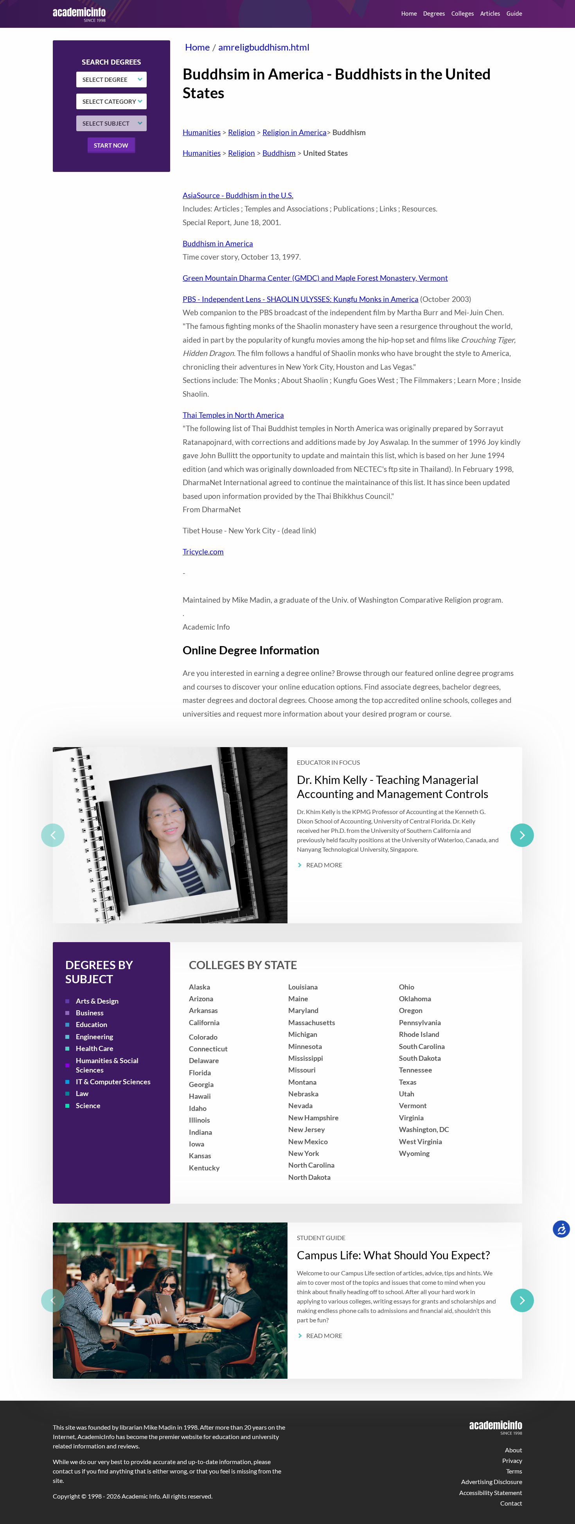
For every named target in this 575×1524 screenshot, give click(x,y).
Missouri (302, 1070)
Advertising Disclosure (491, 1481)
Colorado (203, 1037)
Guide (514, 14)
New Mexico (308, 1142)
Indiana (200, 1132)
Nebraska (303, 1094)
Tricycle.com (203, 551)
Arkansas (203, 1010)
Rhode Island (419, 1034)
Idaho (198, 1108)
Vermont (413, 1105)
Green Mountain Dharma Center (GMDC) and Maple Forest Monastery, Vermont (315, 277)
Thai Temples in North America (233, 414)
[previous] (53, 835)
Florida (200, 1073)
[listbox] (287, 835)
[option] (287, 835)
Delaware (204, 1060)
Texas (408, 1082)
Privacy (512, 1460)
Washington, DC (424, 1129)
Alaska (199, 987)
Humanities (202, 132)
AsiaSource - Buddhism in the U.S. (238, 195)
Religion (241, 132)
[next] (522, 835)
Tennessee (415, 1070)
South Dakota (420, 1058)
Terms (514, 1471)
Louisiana (303, 987)
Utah (406, 1094)
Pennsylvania (420, 1022)
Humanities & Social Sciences (107, 1065)
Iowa (196, 1144)
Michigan (302, 1034)
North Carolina (311, 1165)
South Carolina (422, 1046)
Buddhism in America (218, 243)
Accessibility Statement (490, 1492)
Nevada (300, 1105)
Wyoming (414, 1153)
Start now (111, 144)
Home (409, 14)
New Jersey (306, 1129)
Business (90, 1013)
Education (91, 1024)
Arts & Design (97, 1001)
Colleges (462, 14)
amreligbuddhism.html (263, 46)
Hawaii (200, 1096)
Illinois (199, 1120)
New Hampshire (313, 1118)
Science (88, 1105)
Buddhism (279, 152)
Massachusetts (311, 1022)
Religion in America (294, 132)
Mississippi (305, 1058)
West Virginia (420, 1142)
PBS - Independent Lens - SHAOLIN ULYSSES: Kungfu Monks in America (301, 298)
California (204, 1022)
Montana (302, 1082)
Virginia (411, 1118)
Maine (298, 999)
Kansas (200, 1156)
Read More (324, 865)
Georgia (201, 1084)
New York (303, 1153)
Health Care (94, 1048)
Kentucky (204, 1168)
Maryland (303, 1010)
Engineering (94, 1037)
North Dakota (309, 1177)
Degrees (434, 14)
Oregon (410, 1010)
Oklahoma (415, 999)
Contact (511, 1503)
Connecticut (208, 1049)
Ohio (406, 987)
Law (82, 1093)
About (513, 1450)
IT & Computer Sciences (113, 1082)
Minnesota (305, 1046)
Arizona (201, 999)
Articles (490, 14)
